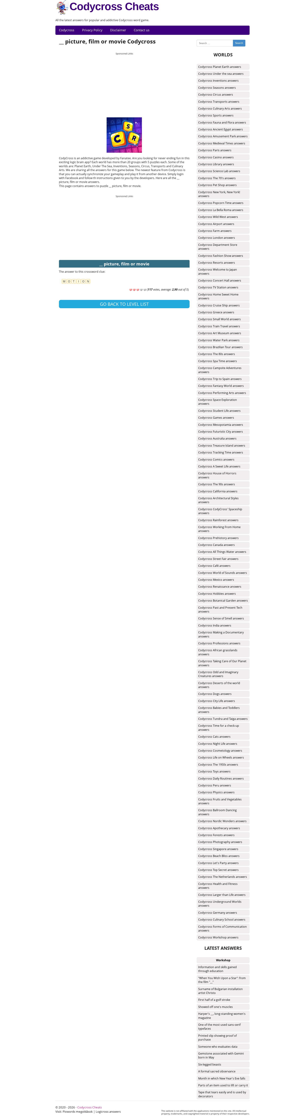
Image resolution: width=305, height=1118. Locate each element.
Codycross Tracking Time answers (220, 452)
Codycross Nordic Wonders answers (222, 821)
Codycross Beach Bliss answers (219, 856)
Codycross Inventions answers (218, 81)
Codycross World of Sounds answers (222, 573)
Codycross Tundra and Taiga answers (223, 719)
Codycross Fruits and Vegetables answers (220, 801)
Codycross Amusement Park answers (223, 136)
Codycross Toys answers (214, 771)
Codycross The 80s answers (216, 354)
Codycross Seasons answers (217, 88)
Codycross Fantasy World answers (221, 386)
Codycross (66, 30)
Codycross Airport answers (216, 224)
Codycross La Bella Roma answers (220, 210)
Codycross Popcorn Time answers (220, 203)
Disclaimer (118, 30)
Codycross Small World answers (219, 319)
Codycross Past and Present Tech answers (220, 609)
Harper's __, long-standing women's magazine (222, 1016)
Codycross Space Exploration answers (217, 402)
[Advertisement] (124, 81)
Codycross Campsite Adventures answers (219, 370)
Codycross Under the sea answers (221, 74)
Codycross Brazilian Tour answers (220, 347)
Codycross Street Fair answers (218, 559)
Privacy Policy (92, 30)
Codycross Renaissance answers (219, 587)
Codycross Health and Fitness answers (218, 886)
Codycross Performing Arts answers (222, 393)
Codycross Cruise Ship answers (219, 305)
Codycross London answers (216, 238)
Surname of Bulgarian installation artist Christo (220, 991)
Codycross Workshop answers (218, 937)
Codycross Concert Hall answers (219, 280)
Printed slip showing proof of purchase (217, 1037)
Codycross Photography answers (220, 842)
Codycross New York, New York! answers (219, 194)
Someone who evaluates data (217, 1047)
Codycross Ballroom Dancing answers (217, 812)
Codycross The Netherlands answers (222, 877)
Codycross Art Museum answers (219, 333)
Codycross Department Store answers (217, 247)
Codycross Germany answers (217, 913)
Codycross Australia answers (217, 438)
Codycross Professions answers (219, 643)
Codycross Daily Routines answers (221, 778)
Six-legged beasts (209, 1064)
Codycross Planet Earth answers (219, 67)
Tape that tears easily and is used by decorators (222, 1094)
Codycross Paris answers (214, 150)
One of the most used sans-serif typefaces (219, 1027)
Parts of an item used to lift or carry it (223, 1085)
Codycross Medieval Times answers (221, 143)
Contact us (141, 30)
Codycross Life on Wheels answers (221, 757)
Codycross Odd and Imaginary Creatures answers (218, 674)
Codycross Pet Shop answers (217, 185)
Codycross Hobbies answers (217, 594)
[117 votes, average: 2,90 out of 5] (130, 289)
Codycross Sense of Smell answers (221, 618)
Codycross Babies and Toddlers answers (219, 710)
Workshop (223, 960)
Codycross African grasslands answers (217, 652)
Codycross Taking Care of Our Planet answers (222, 663)
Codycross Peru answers (214, 785)
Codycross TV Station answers (218, 287)
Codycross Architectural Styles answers (218, 500)
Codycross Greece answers (216, 312)
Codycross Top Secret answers (218, 870)
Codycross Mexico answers (216, 580)
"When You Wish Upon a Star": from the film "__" (222, 980)
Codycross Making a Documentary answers (221, 634)
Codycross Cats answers (214, 737)
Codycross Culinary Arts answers (220, 108)
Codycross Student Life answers (219, 411)
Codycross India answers (214, 625)
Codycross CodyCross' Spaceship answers (220, 511)
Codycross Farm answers (215, 231)
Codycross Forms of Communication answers (222, 928)
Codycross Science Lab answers (219, 171)
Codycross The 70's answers (217, 178)
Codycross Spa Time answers (217, 361)
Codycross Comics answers (216, 459)
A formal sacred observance (216, 1071)
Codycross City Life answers (216, 701)
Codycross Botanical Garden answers (223, 600)
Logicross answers (108, 1112)
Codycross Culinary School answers (221, 919)
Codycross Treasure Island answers (221, 445)
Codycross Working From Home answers (219, 529)
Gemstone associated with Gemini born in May (221, 1055)
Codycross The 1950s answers (218, 764)
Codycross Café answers (214, 566)
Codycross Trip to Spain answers (220, 379)
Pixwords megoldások (78, 1112)
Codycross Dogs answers (215, 694)
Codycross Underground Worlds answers (219, 904)
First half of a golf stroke (214, 1000)
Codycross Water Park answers (219, 340)
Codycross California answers (217, 491)
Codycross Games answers (216, 418)
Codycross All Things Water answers (222, 552)
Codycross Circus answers (215, 94)
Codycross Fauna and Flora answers (222, 122)
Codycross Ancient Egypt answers (220, 129)
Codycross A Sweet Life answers (219, 466)
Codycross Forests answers (216, 835)
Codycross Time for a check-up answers (218, 727)
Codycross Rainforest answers (218, 520)
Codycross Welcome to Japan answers (217, 271)
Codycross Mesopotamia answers (220, 425)
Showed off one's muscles (215, 1007)
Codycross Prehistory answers (218, 538)
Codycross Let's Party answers (218, 863)
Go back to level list (124, 304)
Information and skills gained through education (217, 969)
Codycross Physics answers (216, 792)
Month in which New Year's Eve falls (221, 1078)
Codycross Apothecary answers (219, 828)
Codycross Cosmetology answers (220, 751)
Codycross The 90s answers (216, 484)
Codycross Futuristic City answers (220, 432)
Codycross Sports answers (216, 115)
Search (239, 43)
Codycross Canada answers (216, 545)
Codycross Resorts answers (216, 263)
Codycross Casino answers (216, 157)
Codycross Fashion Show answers (220, 256)
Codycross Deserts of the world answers (219, 685)
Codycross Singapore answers (218, 849)
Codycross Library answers (216, 164)
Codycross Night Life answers (217, 744)
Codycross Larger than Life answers (222, 895)
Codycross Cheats (114, 6)
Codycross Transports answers (218, 102)
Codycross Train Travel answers (219, 326)
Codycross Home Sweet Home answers (218, 296)
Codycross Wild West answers (218, 217)
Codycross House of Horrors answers (217, 475)
